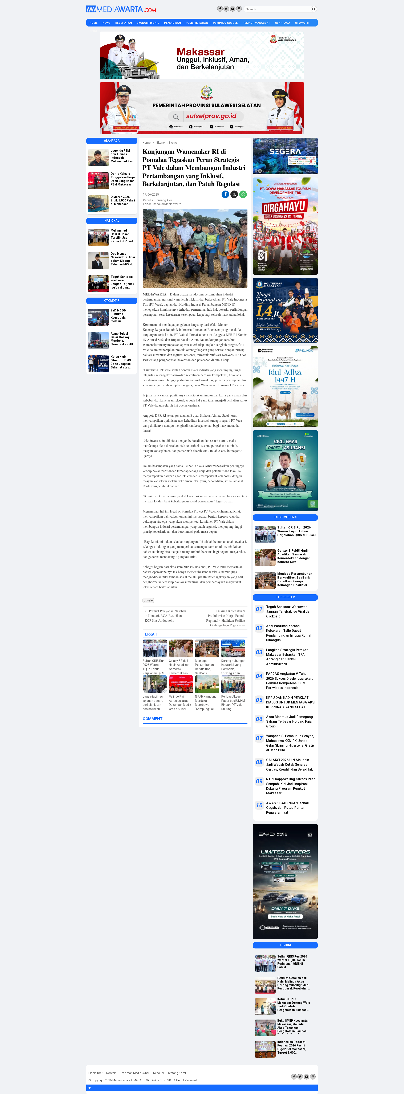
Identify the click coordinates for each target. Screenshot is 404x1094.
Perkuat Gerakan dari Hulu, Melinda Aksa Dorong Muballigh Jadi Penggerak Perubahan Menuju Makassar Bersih (293, 983)
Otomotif (302, 22)
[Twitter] (226, 8)
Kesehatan (123, 22)
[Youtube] (232, 8)
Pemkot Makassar (256, 22)
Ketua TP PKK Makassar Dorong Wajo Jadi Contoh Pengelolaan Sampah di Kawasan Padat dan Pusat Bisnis (293, 1004)
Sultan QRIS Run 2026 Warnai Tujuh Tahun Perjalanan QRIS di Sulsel (292, 962)
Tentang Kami (176, 1073)
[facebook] (225, 194)
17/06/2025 (151, 194)
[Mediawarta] (121, 11)
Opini (93, 31)
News (106, 22)
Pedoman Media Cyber (134, 1073)
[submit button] (314, 9)
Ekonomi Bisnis (148, 22)
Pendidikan (172, 22)
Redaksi (158, 1073)
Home (93, 22)
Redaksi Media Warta (167, 204)
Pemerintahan (197, 22)
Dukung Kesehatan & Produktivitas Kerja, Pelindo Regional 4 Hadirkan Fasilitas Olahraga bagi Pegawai (225, 618)
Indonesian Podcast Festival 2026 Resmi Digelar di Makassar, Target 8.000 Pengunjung (291, 1047)
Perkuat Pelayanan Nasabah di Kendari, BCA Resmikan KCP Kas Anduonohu (165, 615)
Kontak (111, 1073)
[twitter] (234, 194)
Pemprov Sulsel (225, 22)
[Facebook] (220, 8)
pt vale (148, 600)
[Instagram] (239, 8)
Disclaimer (95, 1073)
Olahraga (282, 22)
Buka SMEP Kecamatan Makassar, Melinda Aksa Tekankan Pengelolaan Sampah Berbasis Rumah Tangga (293, 1026)
